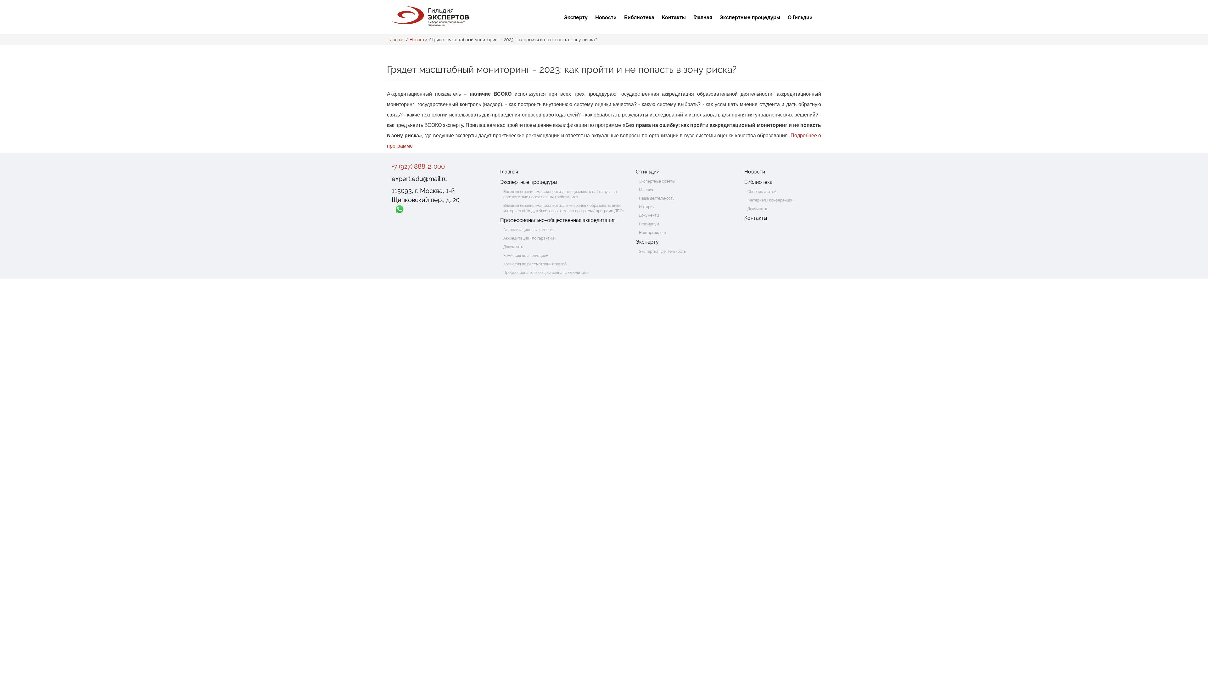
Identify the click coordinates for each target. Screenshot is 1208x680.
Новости (606, 17)
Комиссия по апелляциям (525, 255)
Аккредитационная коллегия (528, 230)
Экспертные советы (657, 181)
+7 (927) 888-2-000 (418, 166)
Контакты (674, 17)
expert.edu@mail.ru (420, 179)
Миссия (646, 190)
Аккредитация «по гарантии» (529, 238)
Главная (702, 17)
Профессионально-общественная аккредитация (558, 220)
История (646, 207)
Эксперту (576, 17)
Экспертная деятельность (662, 251)
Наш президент (653, 232)
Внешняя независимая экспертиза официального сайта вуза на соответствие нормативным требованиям (560, 194)
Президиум (649, 224)
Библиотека (639, 17)
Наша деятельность (656, 198)
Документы (513, 247)
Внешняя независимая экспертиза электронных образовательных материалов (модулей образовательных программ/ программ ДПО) (563, 208)
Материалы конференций (770, 200)
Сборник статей (761, 192)
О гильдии (647, 172)
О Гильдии (800, 17)
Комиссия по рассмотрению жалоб (535, 264)
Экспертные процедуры (750, 17)
